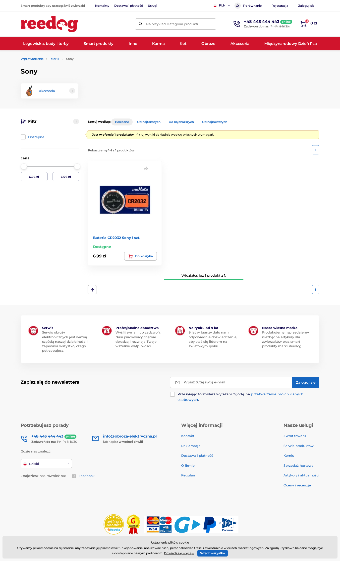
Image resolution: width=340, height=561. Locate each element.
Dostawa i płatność (128, 5)
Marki (55, 59)
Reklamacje (191, 446)
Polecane (122, 122)
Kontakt (187, 436)
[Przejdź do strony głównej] (49, 24)
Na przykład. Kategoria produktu (172, 24)
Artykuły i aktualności (301, 475)
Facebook (87, 476)
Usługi (152, 5)
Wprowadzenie (32, 59)
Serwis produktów (298, 446)
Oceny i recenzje (297, 485)
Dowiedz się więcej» (179, 553)
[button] (146, 168)
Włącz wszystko (212, 553)
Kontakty (102, 5)
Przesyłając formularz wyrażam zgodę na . (240, 397)
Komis (288, 455)
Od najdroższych (181, 122)
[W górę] (92, 289)
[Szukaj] (140, 24)
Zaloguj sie (306, 5)
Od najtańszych (149, 122)
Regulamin (190, 475)
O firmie (188, 465)
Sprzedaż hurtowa (298, 465)
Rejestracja (280, 5)
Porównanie (252, 5)
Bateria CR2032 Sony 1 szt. (116, 237)
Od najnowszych (214, 122)
